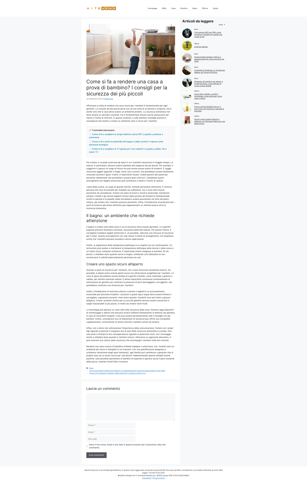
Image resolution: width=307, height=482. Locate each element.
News (194, 8)
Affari (164, 8)
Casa (173, 8)
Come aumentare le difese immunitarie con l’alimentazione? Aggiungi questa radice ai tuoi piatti (127, 371)
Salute (215, 8)
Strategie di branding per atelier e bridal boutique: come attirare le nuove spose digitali (208, 83)
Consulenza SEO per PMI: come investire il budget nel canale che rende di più (208, 34)
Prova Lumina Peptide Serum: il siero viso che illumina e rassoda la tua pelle (209, 109)
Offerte (205, 8)
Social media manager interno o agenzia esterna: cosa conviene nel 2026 (209, 59)
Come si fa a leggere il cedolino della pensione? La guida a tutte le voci (117, 373)
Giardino (184, 8)
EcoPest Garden (201, 47)
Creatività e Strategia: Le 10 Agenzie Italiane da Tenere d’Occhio (209, 71)
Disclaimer (146, 478)
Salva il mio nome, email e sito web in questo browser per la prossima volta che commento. (127, 446)
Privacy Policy (159, 478)
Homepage (152, 8)
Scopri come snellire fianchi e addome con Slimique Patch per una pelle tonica (209, 121)
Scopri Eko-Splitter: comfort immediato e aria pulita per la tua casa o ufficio (208, 96)
